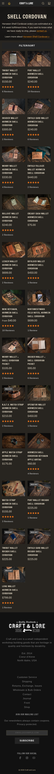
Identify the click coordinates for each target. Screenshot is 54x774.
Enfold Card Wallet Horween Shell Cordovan (38, 122)
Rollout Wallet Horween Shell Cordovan (10, 217)
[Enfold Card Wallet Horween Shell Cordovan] (39, 106)
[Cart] (49, 3)
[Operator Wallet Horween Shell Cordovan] (39, 393)
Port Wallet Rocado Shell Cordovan (38, 502)
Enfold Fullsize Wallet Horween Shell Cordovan (36, 169)
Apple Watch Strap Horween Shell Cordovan (12, 456)
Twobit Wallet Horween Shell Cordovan (10, 74)
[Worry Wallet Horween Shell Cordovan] (13, 154)
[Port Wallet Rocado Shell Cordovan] (39, 488)
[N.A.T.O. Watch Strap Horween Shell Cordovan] (13, 393)
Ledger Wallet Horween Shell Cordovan (10, 265)
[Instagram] (27, 758)
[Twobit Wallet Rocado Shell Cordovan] (13, 536)
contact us (42, 30)
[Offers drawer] (9, 3)
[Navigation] (3, 3)
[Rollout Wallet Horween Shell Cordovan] (13, 202)
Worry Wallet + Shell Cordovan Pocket (10, 360)
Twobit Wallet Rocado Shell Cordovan (10, 551)
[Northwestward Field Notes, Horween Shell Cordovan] (39, 297)
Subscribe (27, 740)
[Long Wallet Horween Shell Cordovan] (13, 574)
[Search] (43, 3)
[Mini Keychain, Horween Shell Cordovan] (13, 297)
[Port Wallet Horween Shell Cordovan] (39, 58)
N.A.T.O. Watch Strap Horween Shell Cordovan (13, 408)
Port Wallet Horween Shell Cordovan (35, 74)
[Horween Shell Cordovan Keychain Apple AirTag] (39, 441)
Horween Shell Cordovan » (36, 36)
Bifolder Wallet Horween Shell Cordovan (36, 265)
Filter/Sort (27, 45)
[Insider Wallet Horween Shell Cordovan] (13, 106)
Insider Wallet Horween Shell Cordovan (10, 122)
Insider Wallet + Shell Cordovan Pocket (36, 360)
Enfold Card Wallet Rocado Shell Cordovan (38, 551)
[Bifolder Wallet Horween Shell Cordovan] (39, 249)
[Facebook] (20, 758)
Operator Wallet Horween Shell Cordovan (37, 408)
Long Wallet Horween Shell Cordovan (10, 590)
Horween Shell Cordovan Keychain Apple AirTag (38, 456)
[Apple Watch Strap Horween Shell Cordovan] (13, 441)
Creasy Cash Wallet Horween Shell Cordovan (38, 217)
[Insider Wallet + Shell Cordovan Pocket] (39, 345)
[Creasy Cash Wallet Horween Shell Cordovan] (39, 202)
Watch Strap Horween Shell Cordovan (10, 504)
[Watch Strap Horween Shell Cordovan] (13, 488)
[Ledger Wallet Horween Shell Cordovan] (13, 249)
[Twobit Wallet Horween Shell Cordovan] (13, 58)
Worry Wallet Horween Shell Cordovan (10, 169)
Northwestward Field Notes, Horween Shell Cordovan (39, 313)
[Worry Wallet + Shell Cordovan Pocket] (13, 345)
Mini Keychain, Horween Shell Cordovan (10, 313)
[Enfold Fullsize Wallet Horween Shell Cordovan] (39, 154)
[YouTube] (34, 758)
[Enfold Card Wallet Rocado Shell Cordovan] (39, 536)
